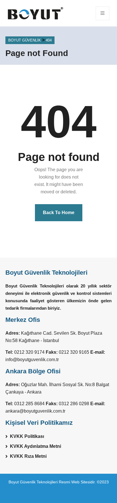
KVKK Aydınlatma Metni (35, 446)
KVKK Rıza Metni (28, 456)
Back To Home (58, 212)
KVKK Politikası (27, 436)
